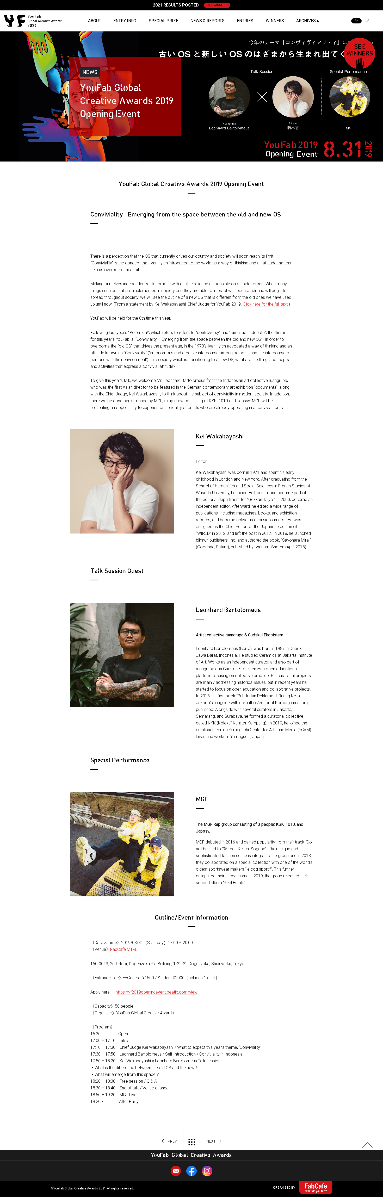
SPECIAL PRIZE (163, 20)
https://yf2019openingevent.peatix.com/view (156, 992)
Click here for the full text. (266, 304)
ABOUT (94, 20)
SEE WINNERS (217, 5)
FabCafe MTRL (123, 949)
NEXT (211, 1141)
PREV (172, 1141)
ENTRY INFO (124, 20)
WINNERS (275, 20)
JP (367, 21)
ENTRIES (245, 20)
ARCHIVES (306, 20)
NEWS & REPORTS (207, 20)
